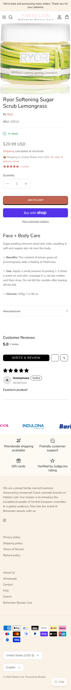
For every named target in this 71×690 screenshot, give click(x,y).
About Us (9, 572)
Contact (8, 584)
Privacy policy (11, 537)
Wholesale (10, 579)
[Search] (12, 17)
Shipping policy (13, 543)
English (11, 667)
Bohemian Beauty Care (17, 603)
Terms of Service (13, 549)
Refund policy (11, 555)
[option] (35, 59)
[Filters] (55, 357)
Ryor (10, 114)
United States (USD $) (20, 655)
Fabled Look (17, 676)
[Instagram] (4, 520)
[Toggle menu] (4, 17)
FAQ (6, 591)
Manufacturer (12, 311)
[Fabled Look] (36, 17)
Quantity (8, 175)
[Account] (58, 17)
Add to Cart (35, 200)
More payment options (35, 221)
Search (7, 596)
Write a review (26, 358)
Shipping (8, 151)
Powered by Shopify (35, 676)
